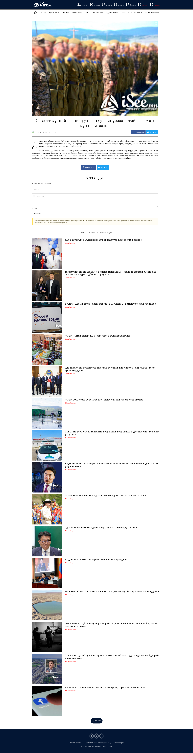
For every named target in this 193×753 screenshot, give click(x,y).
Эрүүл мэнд (77, 13)
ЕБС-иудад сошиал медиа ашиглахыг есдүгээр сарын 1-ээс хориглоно (105, 687)
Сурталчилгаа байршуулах (97, 743)
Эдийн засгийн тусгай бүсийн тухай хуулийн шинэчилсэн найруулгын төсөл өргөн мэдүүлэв (110, 369)
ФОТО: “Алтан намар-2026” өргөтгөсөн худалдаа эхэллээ (97, 335)
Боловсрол (98, 13)
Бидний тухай (75, 743)
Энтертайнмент (151, 13)
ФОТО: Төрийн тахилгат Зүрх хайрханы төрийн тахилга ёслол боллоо (105, 495)
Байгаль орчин (135, 13)
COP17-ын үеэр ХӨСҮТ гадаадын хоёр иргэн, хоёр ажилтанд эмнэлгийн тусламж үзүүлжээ (112, 433)
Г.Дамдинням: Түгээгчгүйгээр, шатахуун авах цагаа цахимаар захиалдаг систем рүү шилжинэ (111, 465)
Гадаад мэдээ (112, 13)
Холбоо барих (118, 743)
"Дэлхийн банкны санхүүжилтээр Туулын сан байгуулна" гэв (101, 527)
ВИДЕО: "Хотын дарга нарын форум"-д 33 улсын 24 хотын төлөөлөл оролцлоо (110, 303)
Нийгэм (66, 13)
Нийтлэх (37, 213)
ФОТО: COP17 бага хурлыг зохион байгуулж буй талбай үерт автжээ (104, 399)
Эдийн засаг (54, 13)
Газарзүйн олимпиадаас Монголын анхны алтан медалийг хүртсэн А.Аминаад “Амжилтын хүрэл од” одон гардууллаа (110, 273)
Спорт (88, 13)
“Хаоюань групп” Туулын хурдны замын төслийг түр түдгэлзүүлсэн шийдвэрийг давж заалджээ (112, 657)
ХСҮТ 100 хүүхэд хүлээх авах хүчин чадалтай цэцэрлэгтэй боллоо (103, 239)
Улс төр (42, 13)
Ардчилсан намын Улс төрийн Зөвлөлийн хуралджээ (96, 559)
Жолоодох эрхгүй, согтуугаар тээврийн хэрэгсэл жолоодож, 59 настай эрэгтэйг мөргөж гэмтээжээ (111, 625)
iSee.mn (38, 132)
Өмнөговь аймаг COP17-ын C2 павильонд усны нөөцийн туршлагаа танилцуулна (112, 591)
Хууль (123, 13)
